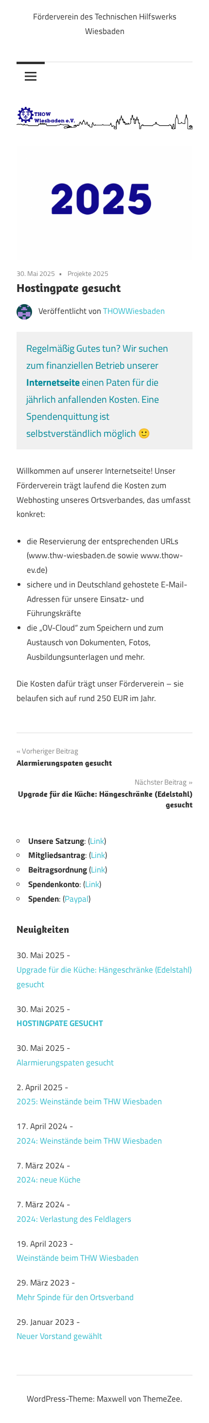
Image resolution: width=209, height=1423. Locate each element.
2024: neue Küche (49, 1179)
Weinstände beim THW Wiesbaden (78, 1258)
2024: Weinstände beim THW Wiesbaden (89, 1140)
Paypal (76, 898)
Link (97, 841)
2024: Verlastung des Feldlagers (74, 1219)
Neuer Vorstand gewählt (59, 1336)
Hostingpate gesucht (60, 1023)
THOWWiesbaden (134, 311)
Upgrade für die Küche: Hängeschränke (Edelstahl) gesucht (104, 977)
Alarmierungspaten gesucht (65, 1062)
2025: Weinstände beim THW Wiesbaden (89, 1101)
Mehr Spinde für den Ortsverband (75, 1297)
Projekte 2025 (88, 273)
